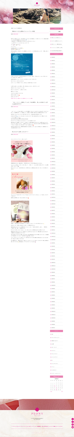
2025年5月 (53, 106)
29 (56, 389)
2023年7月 (53, 177)
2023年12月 (53, 161)
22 (56, 387)
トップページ (14, 426)
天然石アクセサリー (55, 340)
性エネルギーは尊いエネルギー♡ (20, 131)
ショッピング (51, 426)
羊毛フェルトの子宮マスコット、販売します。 (57, 37)
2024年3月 (53, 151)
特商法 (54, 426)
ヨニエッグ (53, 350)
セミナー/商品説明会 (38, 426)
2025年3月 (53, 112)
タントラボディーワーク (30, 426)
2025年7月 (53, 99)
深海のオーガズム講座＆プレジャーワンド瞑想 (23, 31)
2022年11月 (53, 200)
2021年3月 (53, 252)
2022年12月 (53, 197)
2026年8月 (53, 57)
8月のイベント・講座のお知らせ (57, 44)
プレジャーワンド (54, 353)
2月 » (62, 391)
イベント (53, 366)
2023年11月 (53, 164)
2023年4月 (53, 184)
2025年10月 (53, 89)
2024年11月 (53, 125)
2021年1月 (53, 259)
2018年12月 (53, 311)
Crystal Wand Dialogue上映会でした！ (57, 50)
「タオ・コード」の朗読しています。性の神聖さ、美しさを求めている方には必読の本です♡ (30, 103)
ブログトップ (56, 28)
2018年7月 (53, 327)
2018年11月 (53, 314)
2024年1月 (53, 158)
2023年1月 (53, 194)
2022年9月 (53, 207)
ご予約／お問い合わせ (44, 426)
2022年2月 (53, 226)
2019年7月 (53, 291)
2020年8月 (53, 275)
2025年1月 (53, 119)
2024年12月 (53, 122)
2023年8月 (53, 174)
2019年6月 (53, 295)
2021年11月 (53, 236)
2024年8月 (53, 135)
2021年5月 (53, 246)
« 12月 (51, 391)
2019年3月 (53, 301)
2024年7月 (53, 138)
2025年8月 (53, 96)
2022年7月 (53, 210)
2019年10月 (53, 285)
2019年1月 (53, 308)
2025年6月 (53, 102)
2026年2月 (53, 76)
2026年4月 (53, 70)
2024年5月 (53, 145)
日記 (52, 334)
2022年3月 (53, 223)
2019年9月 (53, 288)
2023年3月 (53, 187)
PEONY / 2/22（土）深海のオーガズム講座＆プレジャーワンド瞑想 (21, 98)
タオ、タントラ (54, 347)
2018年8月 (53, 324)
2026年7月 (53, 60)
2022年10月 (53, 203)
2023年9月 (53, 171)
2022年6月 (53, 213)
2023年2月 (53, 190)
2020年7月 (53, 278)
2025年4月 (53, 109)
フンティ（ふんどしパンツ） (56, 373)
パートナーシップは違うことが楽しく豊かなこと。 (57, 47)
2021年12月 (53, 233)
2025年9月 (53, 93)
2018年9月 (53, 321)
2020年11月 (53, 265)
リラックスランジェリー (55, 337)
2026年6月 (53, 63)
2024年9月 (53, 132)
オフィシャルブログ (59, 426)
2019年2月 (53, 304)
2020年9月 (53, 272)
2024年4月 (53, 148)
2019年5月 (53, 298)
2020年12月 (53, 262)
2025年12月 (53, 83)
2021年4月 (53, 249)
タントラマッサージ (55, 363)
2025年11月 (53, 86)
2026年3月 (53, 73)
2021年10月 (53, 239)
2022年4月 (53, 220)
